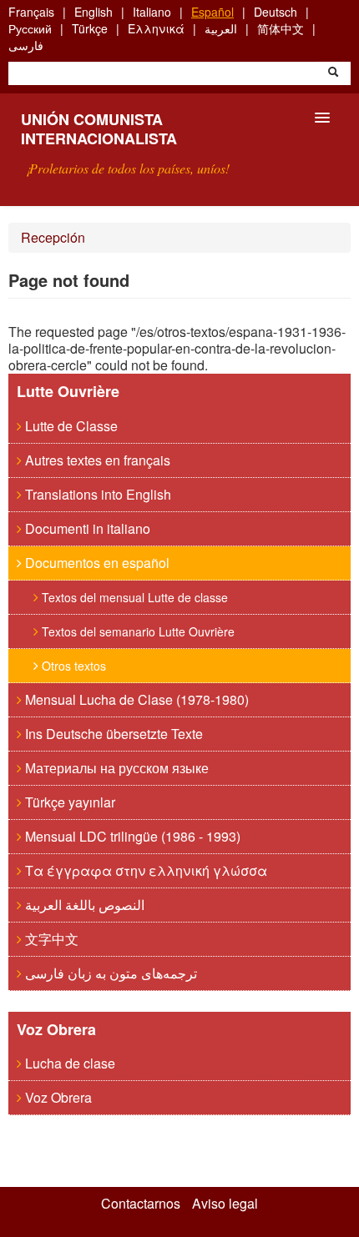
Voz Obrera (57, 1097)
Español (212, 11)
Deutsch (275, 11)
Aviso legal (225, 1203)
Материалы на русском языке (115, 767)
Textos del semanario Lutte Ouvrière (136, 631)
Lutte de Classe (70, 425)
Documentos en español (95, 562)
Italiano (152, 11)
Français (31, 11)
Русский (30, 28)
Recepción (53, 237)
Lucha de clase (68, 1063)
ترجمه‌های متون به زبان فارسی (109, 973)
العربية (221, 28)
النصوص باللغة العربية (83, 904)
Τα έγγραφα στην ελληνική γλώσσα (144, 870)
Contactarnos (140, 1203)
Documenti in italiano (86, 528)
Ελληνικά (156, 28)
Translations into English (96, 494)
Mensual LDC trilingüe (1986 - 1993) (131, 836)
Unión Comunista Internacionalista (99, 128)
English (93, 11)
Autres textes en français (96, 460)
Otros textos (72, 665)
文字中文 (50, 938)
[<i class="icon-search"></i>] (333, 73)
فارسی (25, 45)
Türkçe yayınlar (68, 802)
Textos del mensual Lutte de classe (133, 597)
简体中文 (280, 28)
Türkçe (90, 28)
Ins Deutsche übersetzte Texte (112, 733)
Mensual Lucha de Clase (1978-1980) (135, 699)
